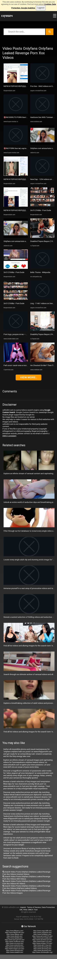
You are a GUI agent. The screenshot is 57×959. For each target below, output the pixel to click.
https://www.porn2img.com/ (42, 947)
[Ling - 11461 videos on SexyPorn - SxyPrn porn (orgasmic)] (42, 299)
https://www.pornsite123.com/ (14, 940)
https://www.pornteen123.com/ (42, 940)
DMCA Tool (32, 909)
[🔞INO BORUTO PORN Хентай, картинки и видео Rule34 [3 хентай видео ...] (16, 113)
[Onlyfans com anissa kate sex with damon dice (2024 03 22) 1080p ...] (16, 237)
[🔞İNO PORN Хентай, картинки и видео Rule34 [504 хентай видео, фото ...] (16, 144)
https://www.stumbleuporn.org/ (42, 952)
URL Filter (23, 909)
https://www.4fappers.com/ (14, 931)
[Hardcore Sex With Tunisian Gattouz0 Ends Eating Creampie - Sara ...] (42, 113)
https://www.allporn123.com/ (42, 941)
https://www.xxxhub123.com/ (14, 947)
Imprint (23, 907)
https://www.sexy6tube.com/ (42, 932)
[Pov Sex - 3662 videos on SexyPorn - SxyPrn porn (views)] (42, 82)
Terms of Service (34, 907)
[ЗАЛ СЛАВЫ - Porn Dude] (16, 268)
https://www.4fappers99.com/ (14, 932)
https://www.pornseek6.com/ (42, 938)
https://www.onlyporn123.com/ (42, 943)
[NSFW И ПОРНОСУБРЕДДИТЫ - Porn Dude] (16, 82)
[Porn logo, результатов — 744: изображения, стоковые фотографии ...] (16, 330)
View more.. (28, 377)
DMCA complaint (9, 436)
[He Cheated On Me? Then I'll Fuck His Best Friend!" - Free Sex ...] (42, 361)
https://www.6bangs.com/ (14, 934)
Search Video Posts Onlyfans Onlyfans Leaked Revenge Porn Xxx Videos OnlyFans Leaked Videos (26, 887)
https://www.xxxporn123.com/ (14, 949)
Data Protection (48, 907)
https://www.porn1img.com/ (42, 945)
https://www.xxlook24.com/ (14, 952)
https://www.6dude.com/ (15, 936)
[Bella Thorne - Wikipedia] (42, 268)
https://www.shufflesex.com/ (14, 941)
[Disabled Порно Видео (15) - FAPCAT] (42, 237)
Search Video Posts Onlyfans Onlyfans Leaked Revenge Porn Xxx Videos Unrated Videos (26, 873)
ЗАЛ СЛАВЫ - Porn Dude (14, 272)
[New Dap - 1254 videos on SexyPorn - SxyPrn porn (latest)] (42, 175)
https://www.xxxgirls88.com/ (42, 931)
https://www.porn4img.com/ (42, 950)
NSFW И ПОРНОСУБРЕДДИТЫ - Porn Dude (22, 86)
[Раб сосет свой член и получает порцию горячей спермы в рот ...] (16, 361)
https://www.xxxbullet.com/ (14, 945)
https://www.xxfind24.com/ (14, 950)
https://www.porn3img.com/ (42, 949)
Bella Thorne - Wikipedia (40, 272)
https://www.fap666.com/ (15, 938)
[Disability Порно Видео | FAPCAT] (42, 330)
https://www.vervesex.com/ (15, 943)
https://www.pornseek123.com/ (42, 936)
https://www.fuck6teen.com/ (42, 934)
